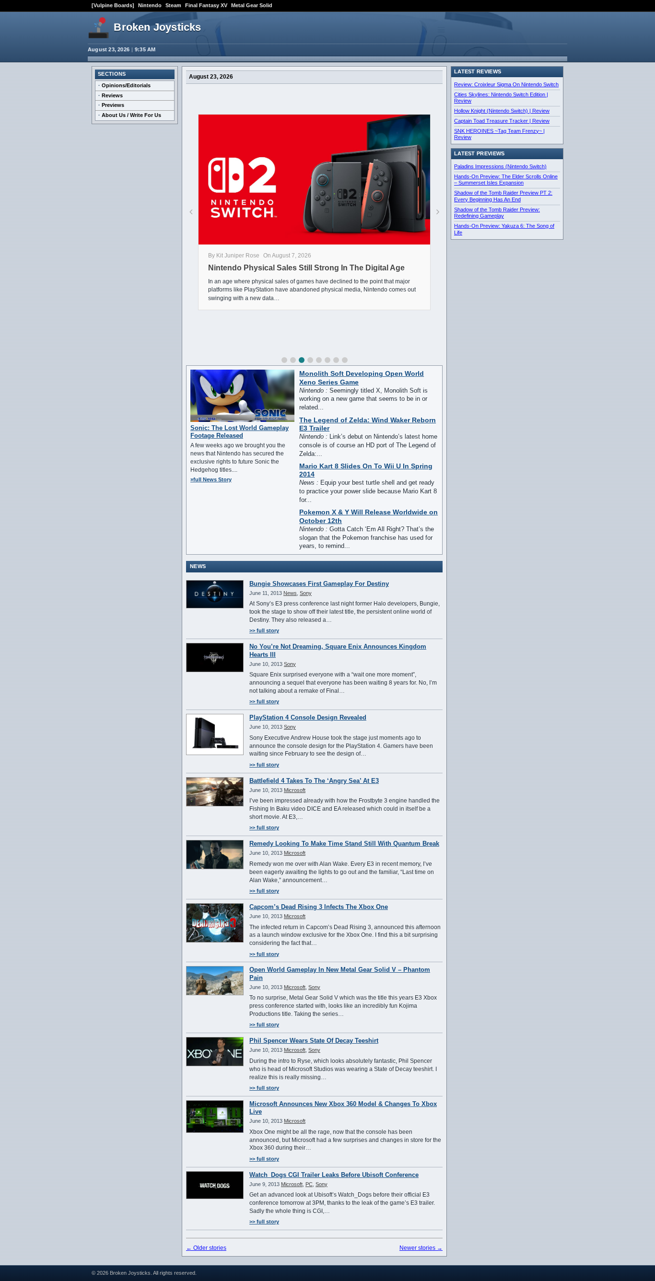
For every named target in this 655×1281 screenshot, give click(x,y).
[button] (284, 360)
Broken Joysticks (157, 27)
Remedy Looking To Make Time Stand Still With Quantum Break (344, 843)
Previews (113, 105)
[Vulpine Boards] (113, 5)
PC (309, 1184)
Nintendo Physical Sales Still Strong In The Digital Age (306, 268)
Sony (306, 593)
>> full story (264, 630)
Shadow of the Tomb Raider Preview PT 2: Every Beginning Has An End (503, 196)
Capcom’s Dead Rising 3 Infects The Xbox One (318, 906)
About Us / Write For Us (131, 115)
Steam (173, 5)
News (290, 593)
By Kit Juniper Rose (233, 255)
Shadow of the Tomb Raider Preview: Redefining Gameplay (497, 213)
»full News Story (211, 479)
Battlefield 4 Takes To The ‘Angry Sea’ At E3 (314, 780)
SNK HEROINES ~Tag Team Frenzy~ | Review (499, 134)
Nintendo (150, 5)
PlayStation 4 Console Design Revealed (307, 717)
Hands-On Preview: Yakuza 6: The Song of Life (504, 229)
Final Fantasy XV (206, 5)
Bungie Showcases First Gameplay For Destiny (319, 583)
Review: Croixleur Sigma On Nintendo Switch (506, 84)
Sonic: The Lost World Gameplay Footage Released (239, 431)
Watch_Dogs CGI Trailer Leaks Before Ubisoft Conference (334, 1174)
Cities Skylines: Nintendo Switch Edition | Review (501, 98)
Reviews (112, 95)
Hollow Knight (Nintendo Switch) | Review (502, 111)
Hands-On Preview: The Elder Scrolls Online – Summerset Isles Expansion (506, 180)
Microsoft (294, 790)
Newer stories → (421, 1248)
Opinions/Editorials (126, 85)
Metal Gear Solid (251, 5)
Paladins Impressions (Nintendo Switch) (500, 166)
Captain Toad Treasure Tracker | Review (502, 121)
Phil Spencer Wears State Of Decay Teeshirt (313, 1040)
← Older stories (206, 1248)
